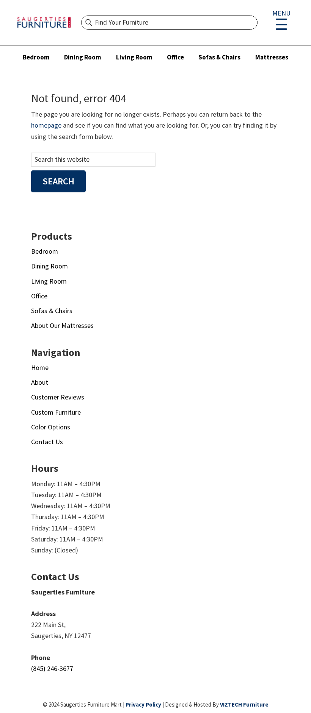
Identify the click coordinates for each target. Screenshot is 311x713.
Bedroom (36, 57)
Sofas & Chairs (219, 57)
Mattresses (271, 57)
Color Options (50, 427)
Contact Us (47, 441)
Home (40, 367)
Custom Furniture (56, 412)
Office (175, 57)
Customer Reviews (57, 397)
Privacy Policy (143, 704)
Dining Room (82, 57)
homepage (46, 125)
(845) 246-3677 (52, 668)
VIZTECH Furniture (244, 704)
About (39, 382)
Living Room (134, 57)
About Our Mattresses (62, 325)
